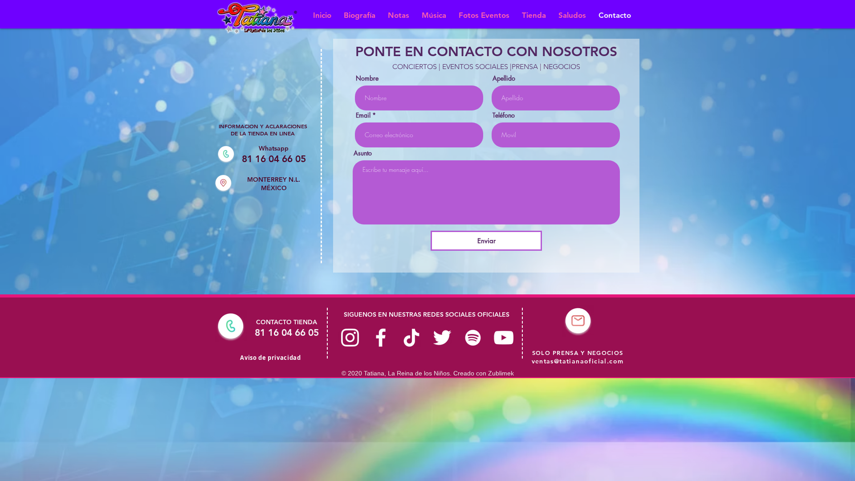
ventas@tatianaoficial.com (578, 361)
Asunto (363, 153)
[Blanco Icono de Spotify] (473, 338)
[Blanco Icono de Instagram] (350, 338)
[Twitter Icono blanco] (442, 338)
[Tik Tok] (411, 338)
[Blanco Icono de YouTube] (504, 338)
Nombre (367, 78)
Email (363, 115)
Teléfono (504, 115)
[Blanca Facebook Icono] (381, 338)
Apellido (504, 78)
